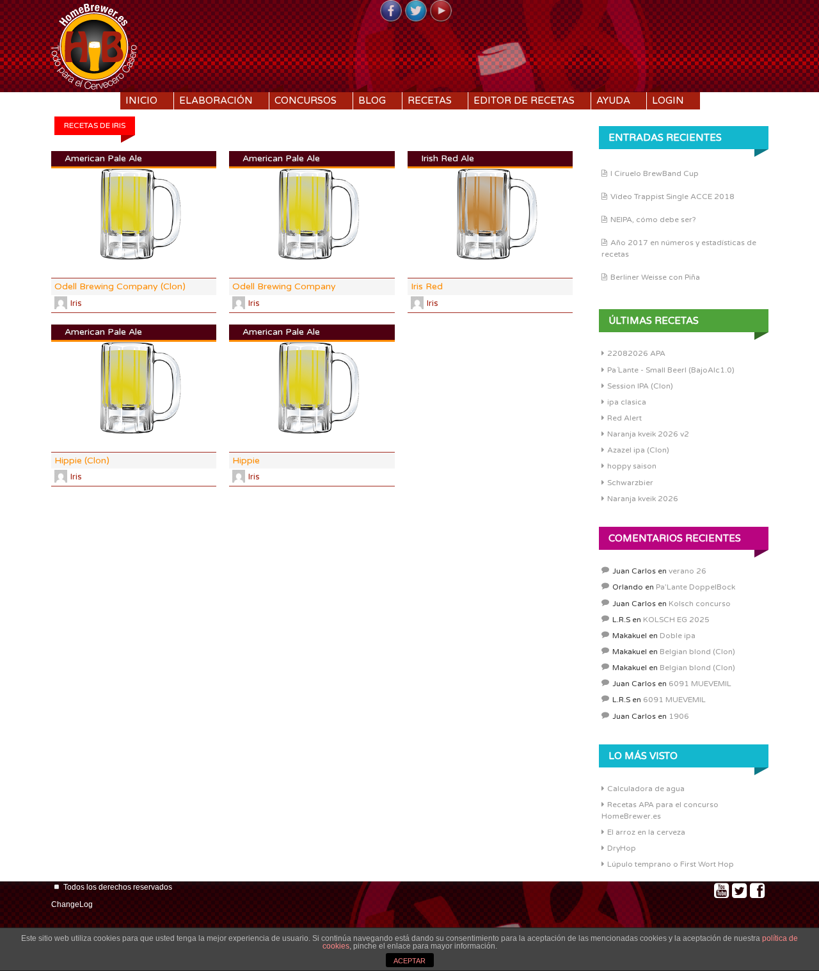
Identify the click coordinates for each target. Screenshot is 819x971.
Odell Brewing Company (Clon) (120, 286)
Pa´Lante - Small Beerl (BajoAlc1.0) (671, 369)
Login (668, 100)
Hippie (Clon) (81, 460)
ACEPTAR (409, 961)
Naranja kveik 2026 (642, 498)
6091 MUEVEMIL (700, 683)
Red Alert (624, 417)
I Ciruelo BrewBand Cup (654, 173)
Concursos (305, 100)
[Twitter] (415, 11)
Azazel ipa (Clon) (638, 449)
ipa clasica (626, 401)
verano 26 (687, 570)
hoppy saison (631, 465)
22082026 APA (636, 353)
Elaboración (216, 100)
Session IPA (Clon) (640, 385)
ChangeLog (72, 904)
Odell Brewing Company (284, 286)
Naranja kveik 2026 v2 (648, 433)
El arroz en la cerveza (646, 832)
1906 (679, 716)
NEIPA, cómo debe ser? (653, 219)
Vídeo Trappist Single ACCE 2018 (672, 196)
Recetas (430, 100)
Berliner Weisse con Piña (655, 277)
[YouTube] (440, 11)
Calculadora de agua (646, 788)
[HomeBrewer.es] (94, 45)
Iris (76, 303)
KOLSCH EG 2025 (676, 619)
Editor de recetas (524, 100)
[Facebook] (390, 11)
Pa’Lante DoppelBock (695, 586)
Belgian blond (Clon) (697, 651)
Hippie (246, 460)
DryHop (621, 848)
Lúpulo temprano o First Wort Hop (670, 864)
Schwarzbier (630, 482)
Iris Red (427, 286)
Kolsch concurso (700, 603)
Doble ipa (678, 635)
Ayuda (613, 100)
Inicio (141, 100)
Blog (372, 100)
